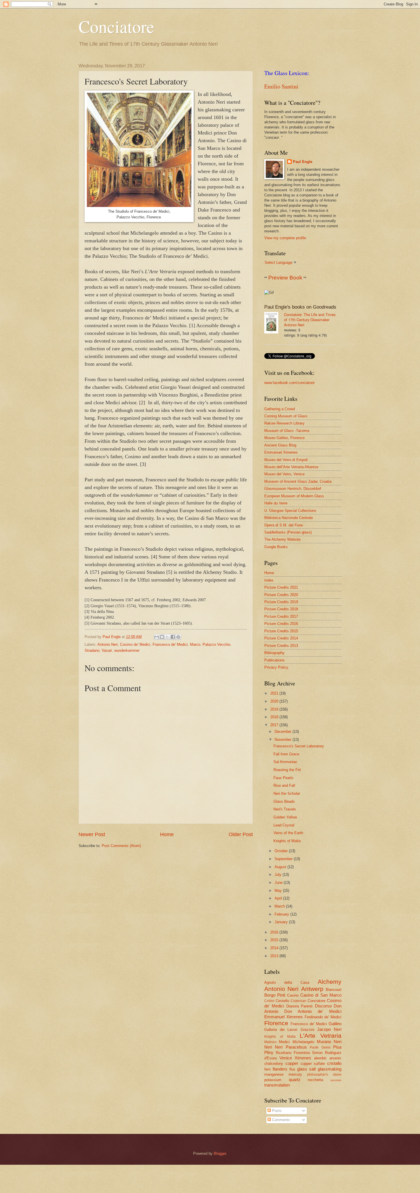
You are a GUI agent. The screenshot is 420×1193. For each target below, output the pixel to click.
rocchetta (315, 1080)
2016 (274, 932)
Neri (337, 1041)
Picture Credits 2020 (281, 595)
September (284, 859)
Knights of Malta (287, 841)
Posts (276, 1110)
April (279, 898)
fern (267, 1069)
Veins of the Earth (288, 833)
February (282, 914)
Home (167, 834)
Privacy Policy (276, 667)
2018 (274, 717)
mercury (295, 1074)
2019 (274, 709)
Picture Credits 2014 (281, 638)
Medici (284, 1042)
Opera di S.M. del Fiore (283, 525)
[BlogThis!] (162, 637)
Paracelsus (296, 1047)
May (279, 890)
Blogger (220, 1153)
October (282, 851)
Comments (280, 1120)
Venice (285, 1057)
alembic (320, 1058)
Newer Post (92, 834)
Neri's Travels (284, 809)
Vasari (107, 650)
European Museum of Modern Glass (294, 496)
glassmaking (329, 1069)
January (282, 922)
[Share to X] (167, 637)
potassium (272, 1080)
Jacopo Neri (329, 1029)
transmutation (277, 1085)
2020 (274, 701)
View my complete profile (285, 238)
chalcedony (273, 1063)
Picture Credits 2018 (281, 609)
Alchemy (329, 981)
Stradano (92, 650)
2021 (274, 693)
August (281, 867)
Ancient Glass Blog (280, 445)
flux (292, 1069)
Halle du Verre (275, 503)
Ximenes (303, 1057)
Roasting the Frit (287, 770)
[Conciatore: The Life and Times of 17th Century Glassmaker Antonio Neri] (274, 323)
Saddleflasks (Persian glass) (288, 532)
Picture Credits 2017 (281, 616)
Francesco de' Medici (170, 644)
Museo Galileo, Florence (284, 438)
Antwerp (312, 988)
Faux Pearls (283, 778)
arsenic (335, 1058)
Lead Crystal (283, 825)
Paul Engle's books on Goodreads (300, 307)
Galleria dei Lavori (280, 1029)
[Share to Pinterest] (178, 637)
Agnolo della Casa (286, 982)
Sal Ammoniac (285, 762)
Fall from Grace (286, 754)
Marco (195, 644)
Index (268, 580)
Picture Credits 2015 (281, 631)
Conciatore (116, 26)
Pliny (268, 1052)
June (279, 882)
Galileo (335, 1023)
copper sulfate (313, 1063)
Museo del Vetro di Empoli (286, 460)
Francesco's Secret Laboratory (298, 746)
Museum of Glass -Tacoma (286, 430)
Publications (274, 660)
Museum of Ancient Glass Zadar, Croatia (297, 481)
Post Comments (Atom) (121, 846)
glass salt (306, 1069)
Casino (293, 995)
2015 (274, 940)
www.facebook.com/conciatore (289, 383)
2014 (274, 948)
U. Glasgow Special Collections (290, 510)
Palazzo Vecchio (216, 644)
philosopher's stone (324, 1074)
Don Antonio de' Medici (312, 1011)
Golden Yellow (285, 817)
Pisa (337, 1047)
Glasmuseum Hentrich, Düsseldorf (292, 488)
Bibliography (274, 653)
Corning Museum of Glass (285, 416)
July (279, 874)
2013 (274, 956)
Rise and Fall (284, 785)
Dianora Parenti (299, 1006)
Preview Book (285, 278)
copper (291, 1063)
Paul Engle (302, 162)
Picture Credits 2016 (281, 623)
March (280, 906)
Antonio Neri (107, 644)
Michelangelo (303, 1042)
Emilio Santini (281, 86)
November (284, 739)
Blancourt (333, 989)
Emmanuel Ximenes (281, 452)
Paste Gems (320, 1047)
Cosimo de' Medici (135, 644)
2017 (274, 725)
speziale (336, 1080)
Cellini (269, 1001)
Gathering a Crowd (279, 409)
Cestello (282, 1001)
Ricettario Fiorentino (293, 1053)
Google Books (276, 547)
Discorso (323, 1005)
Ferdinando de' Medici (323, 1017)
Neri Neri (273, 1047)
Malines (270, 1042)
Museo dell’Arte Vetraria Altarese (291, 467)
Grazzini (307, 1029)
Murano (324, 1041)
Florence (276, 1023)
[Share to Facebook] (173, 637)
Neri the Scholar (286, 793)
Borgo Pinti (274, 995)
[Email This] (156, 637)
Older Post (241, 834)
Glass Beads (284, 801)
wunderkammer (126, 650)
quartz (295, 1079)
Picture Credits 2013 (281, 645)
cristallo (334, 1063)
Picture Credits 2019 (281, 602)
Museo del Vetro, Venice (284, 474)
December (284, 731)
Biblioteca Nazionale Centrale (288, 518)
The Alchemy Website (282, 539)
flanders (280, 1069)
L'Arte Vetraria (320, 1035)
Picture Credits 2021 (281, 587)
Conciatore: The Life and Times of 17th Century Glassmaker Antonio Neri (309, 319)
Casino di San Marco (320, 995)
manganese (273, 1074)
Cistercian (298, 1001)
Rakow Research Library (284, 423)
